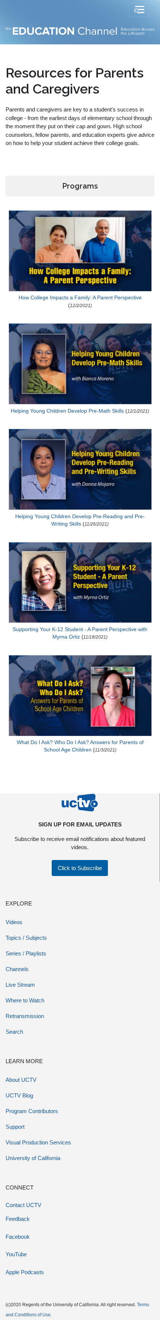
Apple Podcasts (25, 1272)
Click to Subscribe (80, 868)
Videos (14, 922)
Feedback (18, 1219)
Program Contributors (32, 1111)
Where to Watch (25, 1000)
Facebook (18, 1237)
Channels (17, 969)
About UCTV (21, 1080)
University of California (33, 1158)
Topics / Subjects (26, 938)
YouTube (16, 1254)
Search (14, 1031)
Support (15, 1127)
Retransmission (25, 1016)
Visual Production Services (38, 1142)
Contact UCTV (23, 1205)
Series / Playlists (26, 953)
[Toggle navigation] (139, 10)
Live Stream (20, 985)
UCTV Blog (19, 1095)
